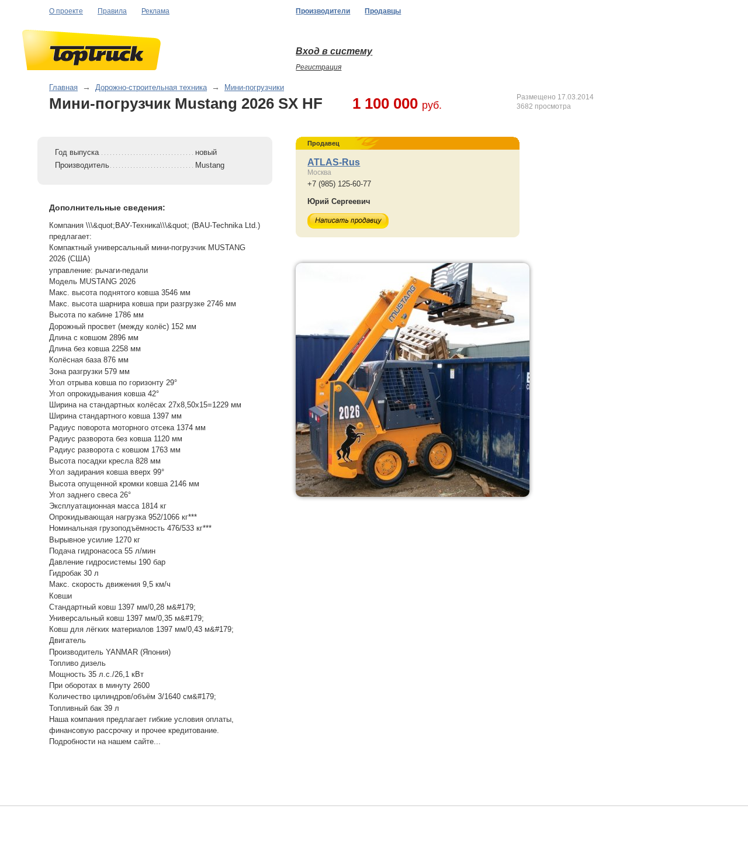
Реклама (155, 11)
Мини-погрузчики (254, 87)
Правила (112, 11)
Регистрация (318, 67)
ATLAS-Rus (333, 162)
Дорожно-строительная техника (151, 87)
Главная (63, 87)
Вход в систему (334, 51)
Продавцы (383, 11)
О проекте (66, 11)
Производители (323, 11)
